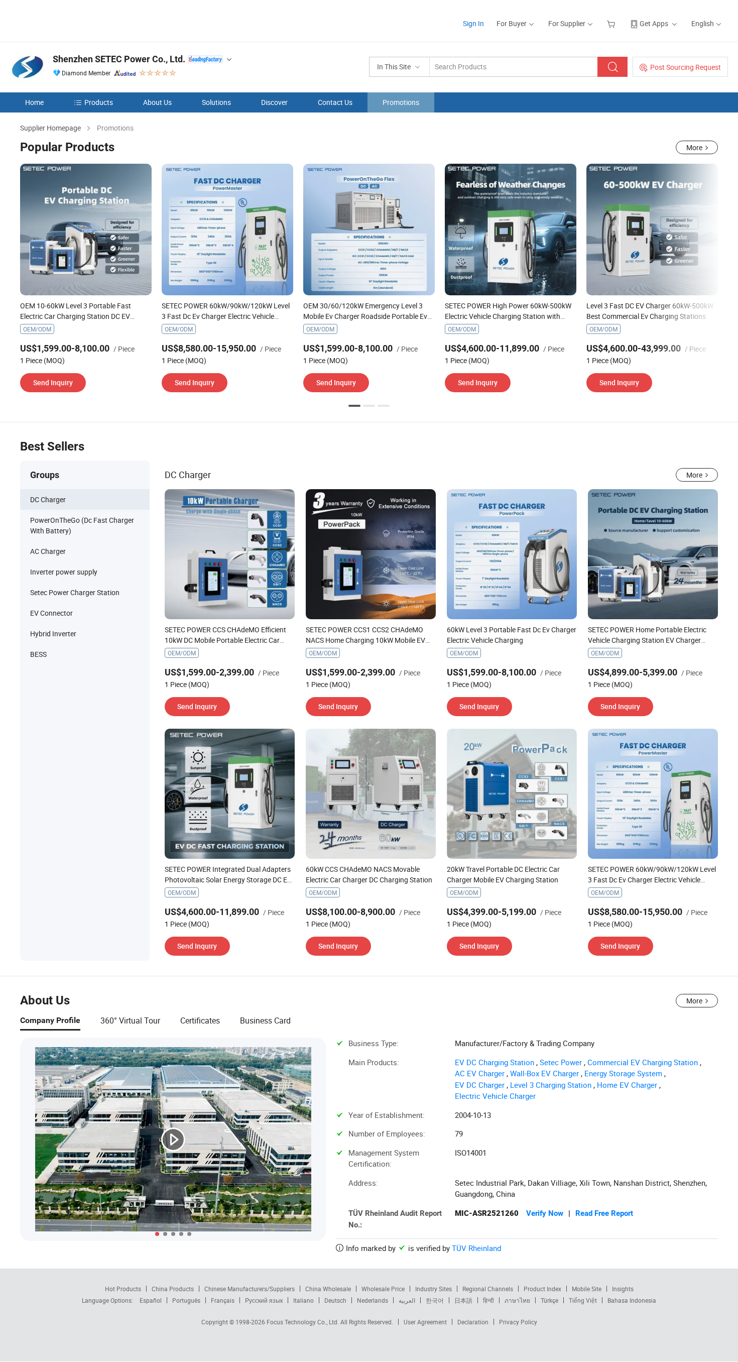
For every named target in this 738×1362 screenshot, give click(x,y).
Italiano (303, 1300)
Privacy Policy (518, 1322)
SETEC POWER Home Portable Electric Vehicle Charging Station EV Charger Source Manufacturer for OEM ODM (647, 640)
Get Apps (654, 23)
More (694, 147)
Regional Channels (487, 1289)
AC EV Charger (480, 1073)
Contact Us (335, 102)
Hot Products (123, 1289)
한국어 (435, 1300)
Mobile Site (586, 1289)
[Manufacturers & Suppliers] (74, 20)
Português (186, 1300)
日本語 (463, 1300)
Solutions (216, 102)
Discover (274, 102)
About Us (157, 102)
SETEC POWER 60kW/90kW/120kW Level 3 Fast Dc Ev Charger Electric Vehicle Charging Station (226, 316)
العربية (407, 1300)
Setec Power (561, 1062)
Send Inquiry (53, 382)
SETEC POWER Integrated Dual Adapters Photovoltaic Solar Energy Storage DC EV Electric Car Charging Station (228, 879)
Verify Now (544, 1213)
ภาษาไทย (517, 1300)
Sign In (473, 23)
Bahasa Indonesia (631, 1300)
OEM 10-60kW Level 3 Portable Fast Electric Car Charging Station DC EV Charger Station (75, 316)
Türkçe (549, 1300)
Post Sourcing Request (685, 67)
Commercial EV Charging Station (642, 1062)
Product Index (542, 1289)
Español (151, 1300)
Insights (623, 1289)
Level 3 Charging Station (550, 1085)
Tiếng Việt (583, 1300)
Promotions (401, 102)
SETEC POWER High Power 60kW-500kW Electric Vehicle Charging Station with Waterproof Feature (508, 316)
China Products (173, 1289)
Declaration (472, 1322)
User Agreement (425, 1322)
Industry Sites (433, 1289)
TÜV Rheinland (476, 1248)
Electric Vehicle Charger (495, 1096)
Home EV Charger (627, 1085)
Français (222, 1300)
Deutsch (335, 1300)
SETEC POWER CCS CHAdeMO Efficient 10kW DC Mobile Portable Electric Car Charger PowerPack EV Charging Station (228, 640)
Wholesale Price (383, 1289)
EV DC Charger (480, 1085)
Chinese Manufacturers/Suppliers (249, 1289)
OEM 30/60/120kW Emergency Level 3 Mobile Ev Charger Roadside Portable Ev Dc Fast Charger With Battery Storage (365, 316)
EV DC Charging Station (494, 1062)
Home (34, 102)
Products (98, 102)
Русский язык (264, 1300)
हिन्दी (488, 1300)
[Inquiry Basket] (612, 23)
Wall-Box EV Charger (544, 1073)
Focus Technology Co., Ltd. (303, 1322)
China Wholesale (328, 1289)
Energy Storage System (623, 1073)
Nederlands (372, 1300)
